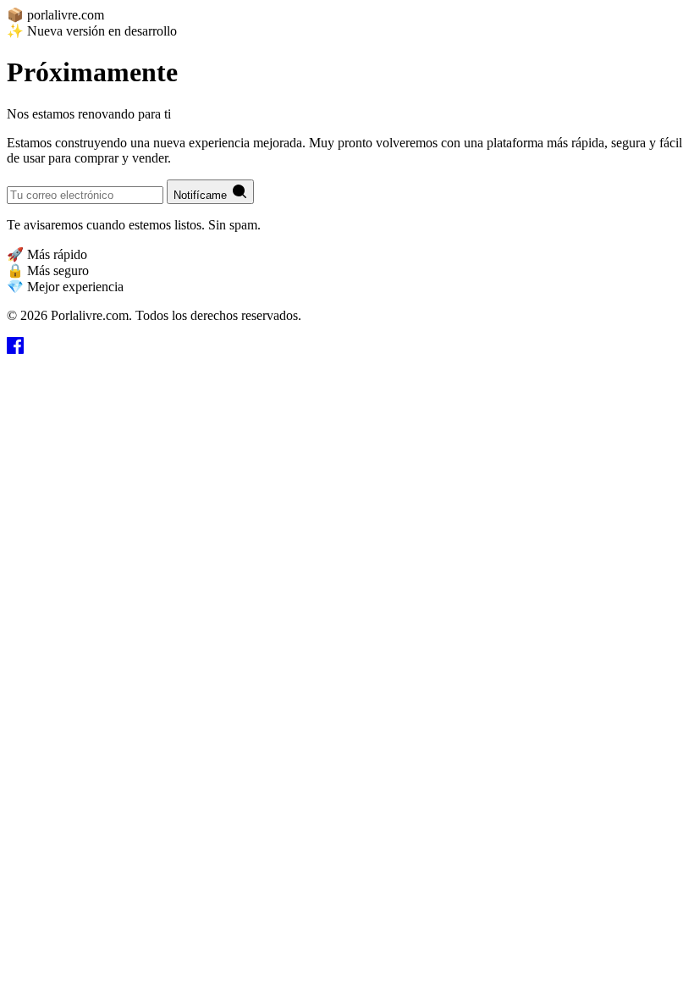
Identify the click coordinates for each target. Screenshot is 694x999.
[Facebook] (15, 349)
